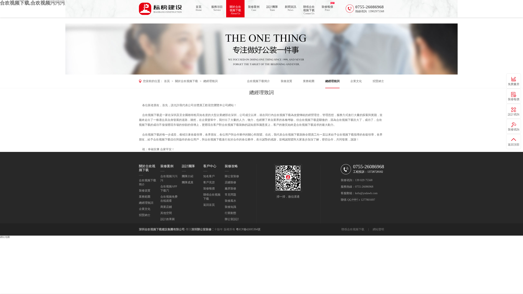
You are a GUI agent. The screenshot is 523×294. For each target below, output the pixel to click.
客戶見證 (209, 182)
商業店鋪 (166, 206)
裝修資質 (286, 81)
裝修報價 (327, 8)
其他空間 (166, 213)
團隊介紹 (187, 176)
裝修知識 (230, 206)
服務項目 (217, 8)
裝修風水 (230, 200)
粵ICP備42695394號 (248, 229)
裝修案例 (253, 8)
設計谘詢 (513, 114)
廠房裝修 (230, 188)
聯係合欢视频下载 (309, 10)
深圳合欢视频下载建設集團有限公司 (162, 229)
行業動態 (230, 213)
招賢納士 (378, 81)
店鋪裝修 (230, 182)
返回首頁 (209, 204)
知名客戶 (209, 176)
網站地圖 (5, 237)
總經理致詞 (210, 81)
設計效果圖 (167, 219)
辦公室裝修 (232, 176)
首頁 (199, 8)
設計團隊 (272, 8)
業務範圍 (308, 81)
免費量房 (513, 84)
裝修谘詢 (513, 129)
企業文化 (356, 81)
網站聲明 (378, 229)
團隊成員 (187, 182)
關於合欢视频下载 (235, 10)
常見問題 (230, 194)
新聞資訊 (290, 8)
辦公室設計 (232, 219)
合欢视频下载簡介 (258, 81)
